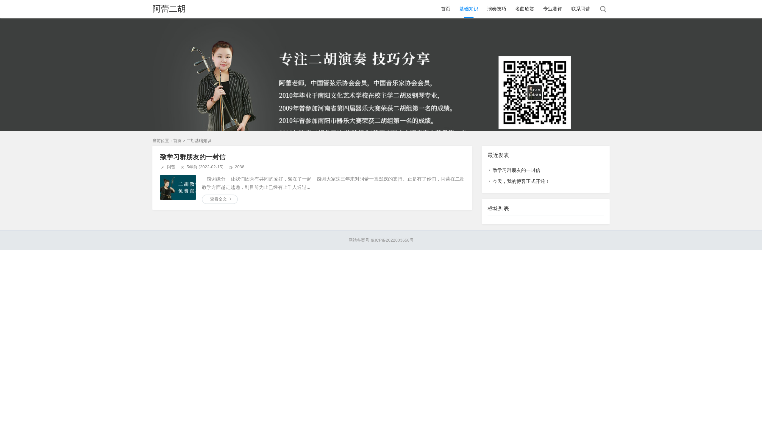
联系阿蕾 (580, 8)
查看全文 (218, 199)
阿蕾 (171, 166)
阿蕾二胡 (169, 8)
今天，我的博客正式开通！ (521, 181)
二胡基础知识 (198, 140)
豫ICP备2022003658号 (392, 240)
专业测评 (552, 8)
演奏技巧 (496, 8)
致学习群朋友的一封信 (193, 157)
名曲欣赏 (524, 8)
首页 (445, 8)
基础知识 (468, 8)
